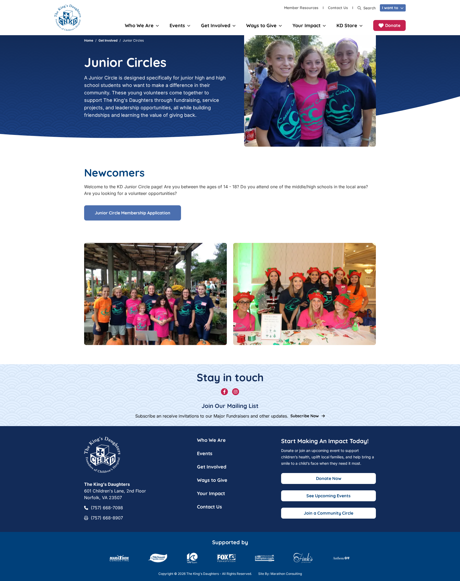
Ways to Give (212, 480)
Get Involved (107, 40)
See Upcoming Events (328, 495)
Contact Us (338, 7)
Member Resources (301, 7)
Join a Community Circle (328, 513)
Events (204, 453)
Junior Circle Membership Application (132, 212)
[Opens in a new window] (341, 558)
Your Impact (211, 493)
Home (88, 40)
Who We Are (211, 440)
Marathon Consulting (286, 574)
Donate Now (328, 478)
